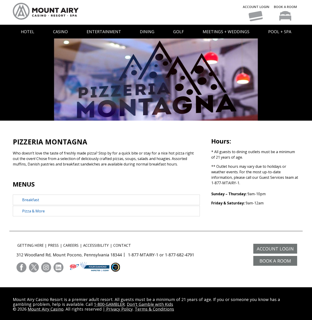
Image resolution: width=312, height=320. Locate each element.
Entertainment (104, 31)
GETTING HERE (30, 245)
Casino (60, 31)
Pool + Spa (279, 31)
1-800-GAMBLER (109, 304)
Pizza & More (33, 211)
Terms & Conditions (154, 309)
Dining (147, 31)
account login (275, 249)
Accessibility (96, 245)
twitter (34, 267)
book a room (275, 261)
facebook (21, 267)
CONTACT (122, 245)
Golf (178, 31)
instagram (46, 267)
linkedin (58, 267)
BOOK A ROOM (285, 7)
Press (53, 245)
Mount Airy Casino (45, 309)
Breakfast (30, 199)
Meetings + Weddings (226, 31)
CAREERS (71, 245)
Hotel (27, 31)
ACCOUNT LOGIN (256, 7)
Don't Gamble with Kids (150, 304)
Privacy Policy (119, 309)
